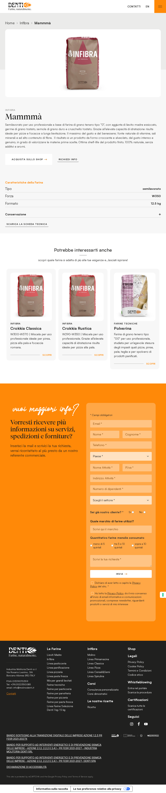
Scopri (47, 355)
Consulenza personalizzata (103, 689)
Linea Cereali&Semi (98, 672)
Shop (132, 648)
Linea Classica (95, 663)
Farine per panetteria (59, 693)
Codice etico (135, 674)
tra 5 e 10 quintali (119, 545)
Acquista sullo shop (27, 159)
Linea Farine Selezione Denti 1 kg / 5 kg (60, 707)
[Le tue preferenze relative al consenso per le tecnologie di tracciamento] (163, 595)
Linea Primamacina (98, 659)
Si (130, 512)
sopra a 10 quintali (140, 545)
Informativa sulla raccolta (52, 788)
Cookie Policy (136, 666)
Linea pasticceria (56, 663)
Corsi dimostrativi (97, 693)
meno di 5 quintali (99, 545)
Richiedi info (68, 159)
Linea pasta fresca (57, 676)
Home (10, 23)
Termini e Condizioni (139, 670)
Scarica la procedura (140, 692)
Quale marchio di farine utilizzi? (112, 521)
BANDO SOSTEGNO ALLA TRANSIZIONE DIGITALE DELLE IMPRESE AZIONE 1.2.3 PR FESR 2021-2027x (54, 737)
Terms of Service (79, 776)
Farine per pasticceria (59, 689)
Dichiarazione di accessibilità (26, 767)
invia (119, 573)
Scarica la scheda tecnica (26, 224)
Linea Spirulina (95, 676)
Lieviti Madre (54, 654)
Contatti (134, 6)
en (147, 6)
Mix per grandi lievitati (59, 680)
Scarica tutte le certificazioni (136, 707)
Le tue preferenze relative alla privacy (97, 788)
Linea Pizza (94, 667)
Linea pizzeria (55, 672)
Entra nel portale (137, 688)
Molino (91, 654)
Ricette (91, 707)
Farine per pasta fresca (60, 702)
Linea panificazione (58, 667)
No (140, 512)
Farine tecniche (56, 684)
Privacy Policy (115, 593)
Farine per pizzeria (57, 697)
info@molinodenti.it (23, 687)
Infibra (24, 23)
